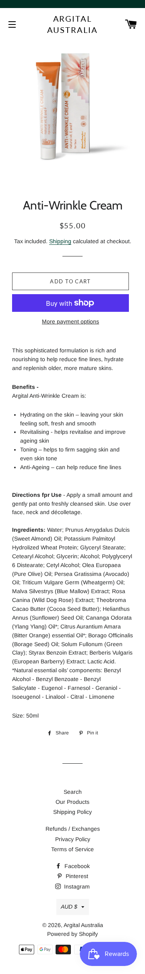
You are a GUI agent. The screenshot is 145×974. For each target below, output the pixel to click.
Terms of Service (72, 849)
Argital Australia (72, 24)
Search (73, 792)
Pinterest (76, 876)
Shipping (60, 241)
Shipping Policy (72, 812)
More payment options (70, 321)
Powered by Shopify (72, 934)
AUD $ (69, 906)
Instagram (76, 886)
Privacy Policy (72, 839)
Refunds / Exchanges (73, 829)
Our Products (72, 802)
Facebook (76, 866)
